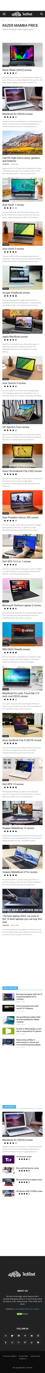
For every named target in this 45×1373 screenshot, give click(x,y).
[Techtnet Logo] (22, 1277)
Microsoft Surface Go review (27, 1168)
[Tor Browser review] (8, 1159)
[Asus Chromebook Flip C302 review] (22, 456)
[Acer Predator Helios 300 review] (22, 502)
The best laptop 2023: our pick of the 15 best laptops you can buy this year (22, 919)
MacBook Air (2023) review (17, 114)
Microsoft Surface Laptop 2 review (21, 605)
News (4, 154)
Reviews (5, 66)
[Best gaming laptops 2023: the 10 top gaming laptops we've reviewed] (8, 997)
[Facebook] (5, 1335)
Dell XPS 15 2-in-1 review (16, 561)
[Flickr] (18, 1342)
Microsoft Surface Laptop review (29, 1180)
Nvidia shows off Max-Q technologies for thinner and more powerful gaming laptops (28, 1042)
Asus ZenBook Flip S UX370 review (21, 740)
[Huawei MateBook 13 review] (22, 813)
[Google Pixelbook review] (22, 277)
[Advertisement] (22, 1076)
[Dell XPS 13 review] (22, 769)
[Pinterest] (25, 1335)
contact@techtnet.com (24, 1309)
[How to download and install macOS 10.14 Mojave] (8, 1008)
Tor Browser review (24, 1157)
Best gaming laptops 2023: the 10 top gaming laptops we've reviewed (29, 996)
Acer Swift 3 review (13, 248)
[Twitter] (12, 1335)
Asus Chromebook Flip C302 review (22, 471)
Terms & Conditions (10, 1356)
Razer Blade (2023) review (17, 70)
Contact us (22, 1359)
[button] (41, 14)
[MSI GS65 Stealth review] (22, 634)
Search (10, 20)
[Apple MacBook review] (22, 321)
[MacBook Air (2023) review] (22, 99)
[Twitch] (25, 1342)
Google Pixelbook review (16, 292)
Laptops (5, 1136)
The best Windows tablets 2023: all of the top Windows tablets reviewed (28, 1019)
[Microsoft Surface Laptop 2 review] (22, 590)
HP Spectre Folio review (15, 427)
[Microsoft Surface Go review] (8, 1170)
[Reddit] (12, 1342)
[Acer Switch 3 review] (22, 368)
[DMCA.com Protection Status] (23, 1314)
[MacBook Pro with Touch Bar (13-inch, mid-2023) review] (22, 678)
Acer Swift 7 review (13, 204)
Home (3, 20)
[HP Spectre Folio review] (22, 412)
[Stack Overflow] (31, 1342)
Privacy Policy (23, 1356)
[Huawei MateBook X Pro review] (22, 857)
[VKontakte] (31, 1335)
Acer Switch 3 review (14, 383)
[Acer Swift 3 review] (22, 234)
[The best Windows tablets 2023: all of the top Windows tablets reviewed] (8, 1020)
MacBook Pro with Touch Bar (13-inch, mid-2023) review (21, 695)
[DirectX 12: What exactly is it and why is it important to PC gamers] (8, 1031)
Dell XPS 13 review (13, 784)
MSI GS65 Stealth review (16, 649)
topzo (37, 1309)
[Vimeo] (18, 1335)
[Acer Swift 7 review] (22, 190)
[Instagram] (38, 1335)
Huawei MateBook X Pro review (19, 872)
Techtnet (5, 164)
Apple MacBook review (15, 336)
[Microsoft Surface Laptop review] (8, 1182)
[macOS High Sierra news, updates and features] (22, 143)
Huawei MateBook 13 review (18, 828)
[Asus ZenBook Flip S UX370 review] (22, 725)
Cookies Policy (35, 1356)
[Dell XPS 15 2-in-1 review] (22, 546)
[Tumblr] (5, 1342)
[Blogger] (38, 1342)
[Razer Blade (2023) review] (22, 55)
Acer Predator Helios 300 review (20, 517)
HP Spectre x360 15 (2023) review (29, 1191)
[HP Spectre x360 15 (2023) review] (8, 1193)
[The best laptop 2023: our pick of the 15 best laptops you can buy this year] (22, 901)
